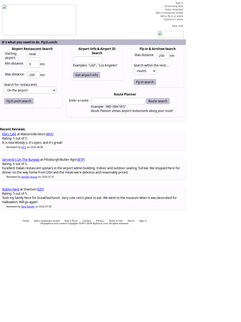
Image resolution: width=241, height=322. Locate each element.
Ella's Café (9, 134)
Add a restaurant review (47, 220)
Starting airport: (10, 55)
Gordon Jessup (29, 176)
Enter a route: (79, 100)
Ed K (23, 147)
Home (26, 220)
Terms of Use (116, 220)
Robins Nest (10, 189)
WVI (49, 134)
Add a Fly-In (71, 220)
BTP (81, 159)
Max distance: (15, 74)
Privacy (100, 220)
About (131, 220)
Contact (87, 220)
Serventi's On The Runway (21, 159)
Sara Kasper (28, 206)
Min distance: (14, 63)
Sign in (143, 220)
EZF (40, 189)
